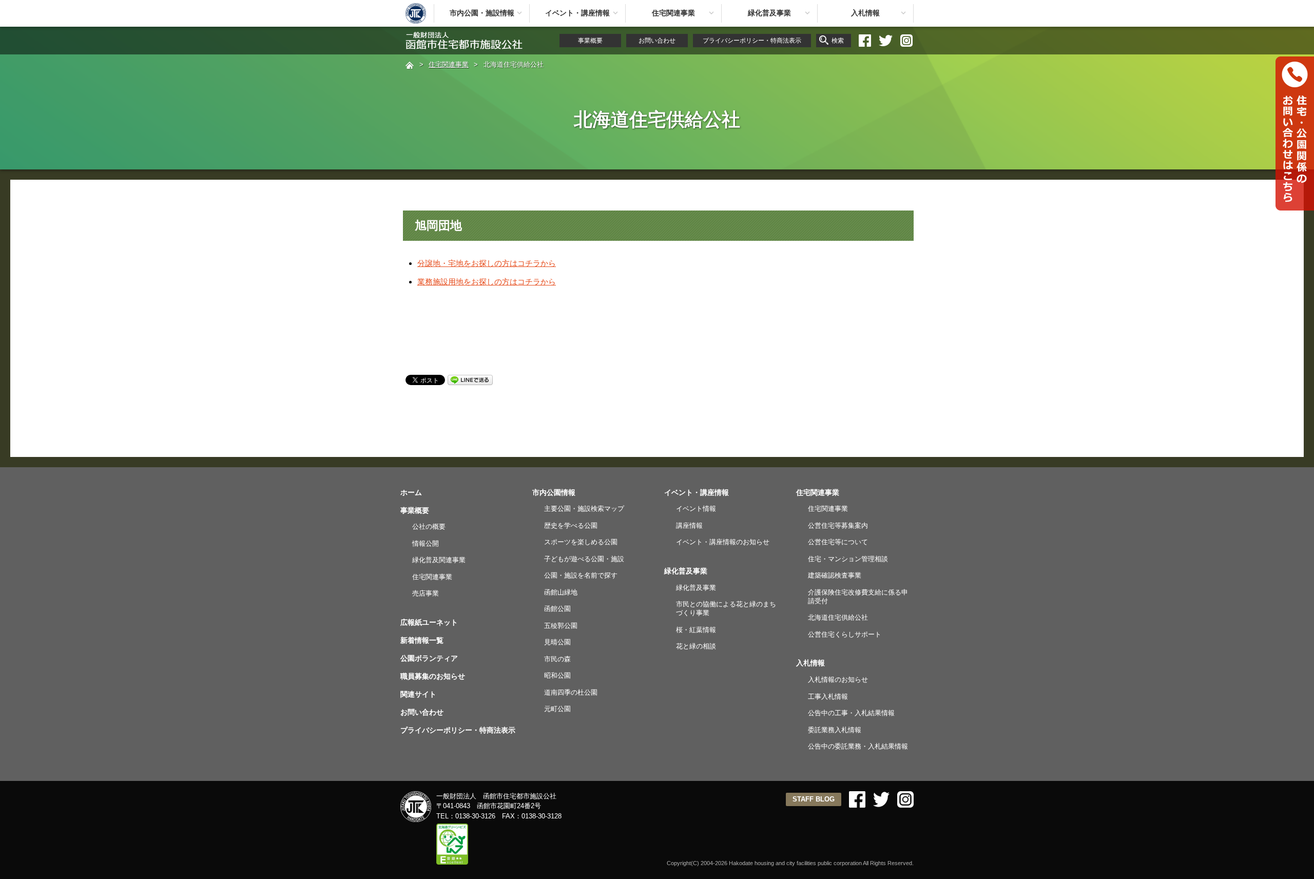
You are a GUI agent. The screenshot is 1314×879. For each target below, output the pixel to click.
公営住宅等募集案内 (838, 525)
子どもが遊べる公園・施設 (584, 559)
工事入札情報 (828, 696)
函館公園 (557, 609)
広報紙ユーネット (429, 622)
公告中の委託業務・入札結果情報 (858, 746)
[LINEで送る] (470, 379)
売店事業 (425, 593)
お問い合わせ (657, 40)
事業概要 (590, 40)
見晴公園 (557, 642)
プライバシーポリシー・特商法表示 (752, 40)
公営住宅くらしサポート (844, 634)
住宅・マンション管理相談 (848, 559)
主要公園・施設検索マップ (584, 508)
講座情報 (689, 525)
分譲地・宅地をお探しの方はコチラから (486, 263)
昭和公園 (557, 675)
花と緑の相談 (696, 646)
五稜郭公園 (560, 625)
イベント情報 (696, 508)
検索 (838, 40)
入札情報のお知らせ (838, 679)
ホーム (411, 492)
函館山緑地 (560, 592)
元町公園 (557, 709)
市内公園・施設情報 (482, 13)
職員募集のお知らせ (432, 676)
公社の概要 (429, 526)
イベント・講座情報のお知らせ (722, 542)
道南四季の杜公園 (570, 692)
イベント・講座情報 (577, 13)
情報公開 (425, 543)
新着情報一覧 (421, 640)
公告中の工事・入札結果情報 (851, 713)
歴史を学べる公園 (570, 525)
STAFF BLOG (814, 799)
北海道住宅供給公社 (838, 617)
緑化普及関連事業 (439, 560)
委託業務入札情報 (834, 730)
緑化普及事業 (769, 13)
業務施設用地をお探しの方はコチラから (486, 281)
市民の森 (557, 659)
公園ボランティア (429, 658)
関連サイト (418, 694)
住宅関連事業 (673, 13)
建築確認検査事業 (834, 575)
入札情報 (865, 13)
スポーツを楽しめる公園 (580, 542)
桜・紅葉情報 (696, 630)
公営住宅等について (838, 542)
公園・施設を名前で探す (580, 575)
